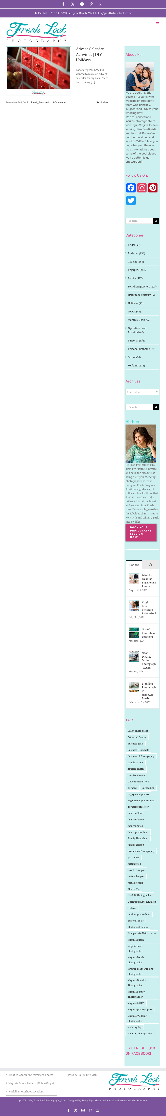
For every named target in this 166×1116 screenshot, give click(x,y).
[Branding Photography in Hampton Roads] (134, 684)
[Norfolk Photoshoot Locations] (134, 629)
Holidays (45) (135, 303)
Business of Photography (141, 756)
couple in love (135, 762)
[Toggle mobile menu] (158, 24)
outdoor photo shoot (139, 914)
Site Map (91, 1075)
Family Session (136, 844)
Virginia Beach (136, 939)
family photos (135, 825)
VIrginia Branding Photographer (137, 983)
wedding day (135, 1027)
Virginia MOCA (136, 1003)
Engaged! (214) (137, 270)
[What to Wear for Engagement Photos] (134, 575)
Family (34, 102)
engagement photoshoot (141, 800)
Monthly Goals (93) (139, 320)
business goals (135, 743)
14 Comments (58, 102)
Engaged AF (148, 787)
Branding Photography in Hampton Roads (149, 691)
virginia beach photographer (135, 948)
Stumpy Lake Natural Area (142, 933)
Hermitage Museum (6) (141, 295)
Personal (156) (136, 340)
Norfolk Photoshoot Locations (149, 633)
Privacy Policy (77, 1075)
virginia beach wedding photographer (140, 971)
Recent (134, 565)
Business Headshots (138, 749)
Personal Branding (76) (141, 349)
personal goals (136, 920)
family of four (135, 813)
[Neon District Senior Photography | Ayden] (134, 653)
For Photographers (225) (142, 286)
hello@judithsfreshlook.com (113, 13)
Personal (44, 102)
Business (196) (136, 253)
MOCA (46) (134, 311)
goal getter (133, 857)
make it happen (136, 876)
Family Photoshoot (138, 838)
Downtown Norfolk (138, 781)
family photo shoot (138, 832)
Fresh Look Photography (141, 850)
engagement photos (138, 794)
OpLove (132, 908)
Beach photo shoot (138, 730)
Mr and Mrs (134, 888)
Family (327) (135, 278)
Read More (102, 102)
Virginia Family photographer (136, 994)
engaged (132, 787)
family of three (136, 819)
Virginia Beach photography (136, 960)
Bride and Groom (137, 737)
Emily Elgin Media (91, 1100)
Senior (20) (134, 357)
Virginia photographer (140, 1009)
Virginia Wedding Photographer (137, 1018)
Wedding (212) (136, 365)
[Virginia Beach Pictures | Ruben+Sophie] (134, 602)
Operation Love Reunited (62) (137, 330)
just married (134, 863)
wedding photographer (140, 1033)
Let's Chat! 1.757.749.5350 (51, 13)
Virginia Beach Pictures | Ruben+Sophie (149, 608)
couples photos (136, 768)
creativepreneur (136, 775)
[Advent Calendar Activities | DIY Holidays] (38, 70)
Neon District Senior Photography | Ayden (149, 660)
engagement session (138, 806)
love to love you (136, 870)
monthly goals (135, 882)
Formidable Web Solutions (132, 1100)
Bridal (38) (134, 245)
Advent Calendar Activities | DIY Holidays (90, 54)
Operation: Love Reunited (142, 901)
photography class (138, 926)
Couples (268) (136, 261)
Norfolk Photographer (140, 895)
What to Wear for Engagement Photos (149, 580)
